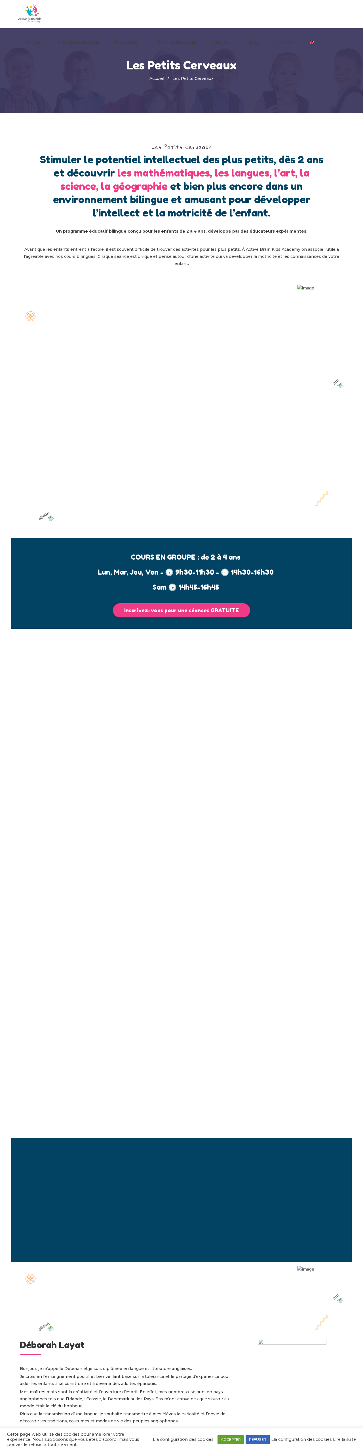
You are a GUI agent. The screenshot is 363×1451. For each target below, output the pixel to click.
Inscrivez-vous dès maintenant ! (181, 1243)
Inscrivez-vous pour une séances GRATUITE (181, 610)
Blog (254, 42)
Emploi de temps (178, 42)
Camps (220, 42)
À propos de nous (79, 42)
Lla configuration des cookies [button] (183, 1439)
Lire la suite (344, 1439)
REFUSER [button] (257, 1439)
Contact (284, 42)
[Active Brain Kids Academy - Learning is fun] (30, 14)
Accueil (34, 42)
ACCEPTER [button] (231, 1439)
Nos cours (126, 42)
